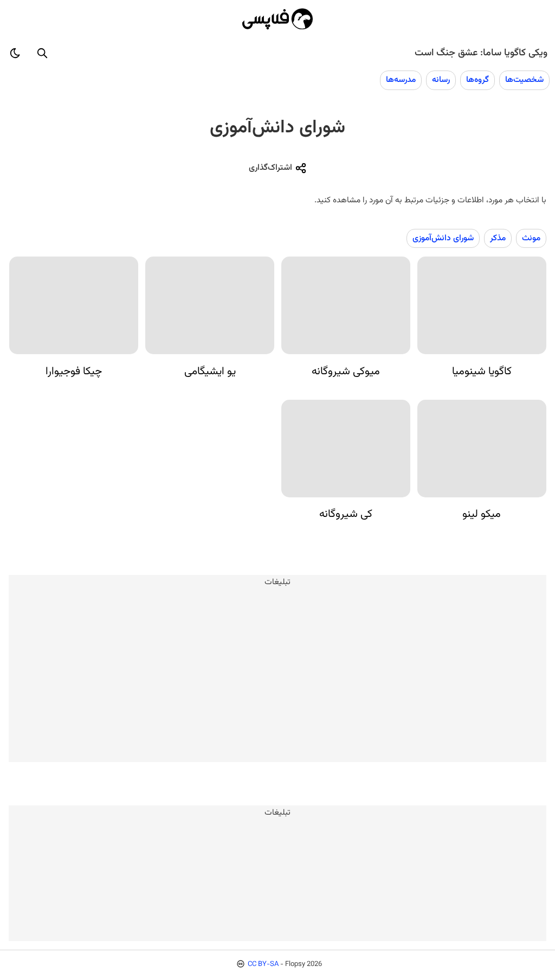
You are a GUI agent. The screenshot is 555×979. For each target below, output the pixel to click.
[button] (42, 53)
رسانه (441, 79)
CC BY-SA (263, 964)
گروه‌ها (477, 79)
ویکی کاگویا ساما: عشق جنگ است (481, 53)
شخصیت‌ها (524, 79)
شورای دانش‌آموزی (443, 238)
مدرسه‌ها (401, 79)
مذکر (498, 238)
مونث (531, 238)
